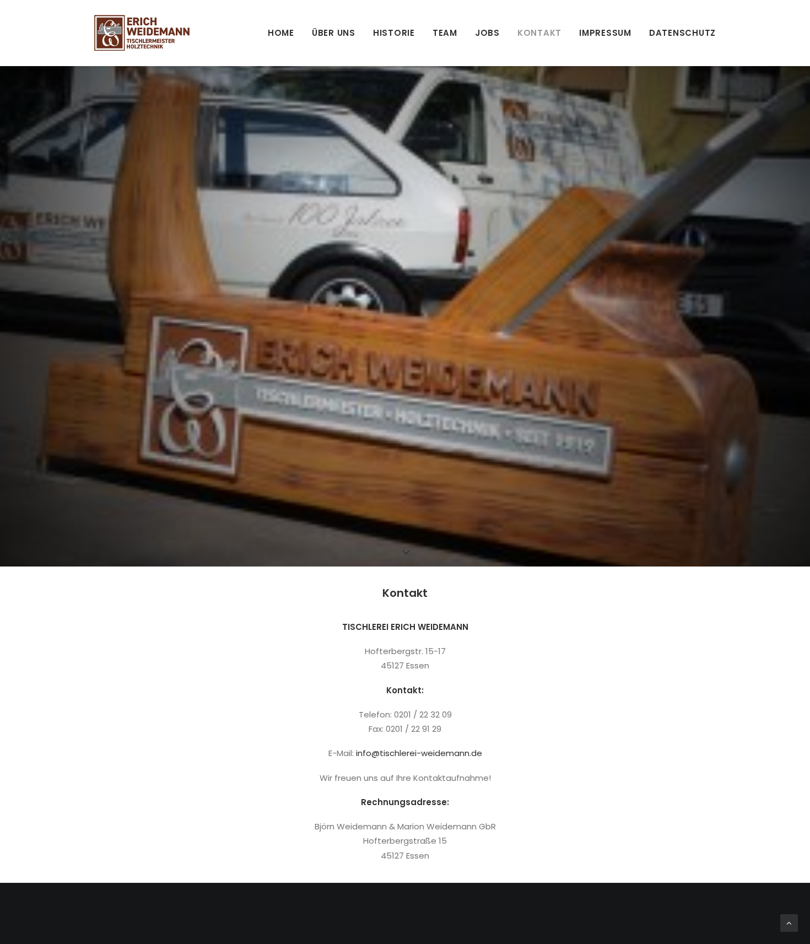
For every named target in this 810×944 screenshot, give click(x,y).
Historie (394, 33)
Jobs (487, 33)
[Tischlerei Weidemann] (142, 33)
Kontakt (539, 33)
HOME (281, 33)
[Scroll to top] (789, 922)
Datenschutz (682, 33)
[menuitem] (285, 33)
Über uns (333, 33)
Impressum (605, 33)
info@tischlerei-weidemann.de (419, 753)
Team (445, 33)
